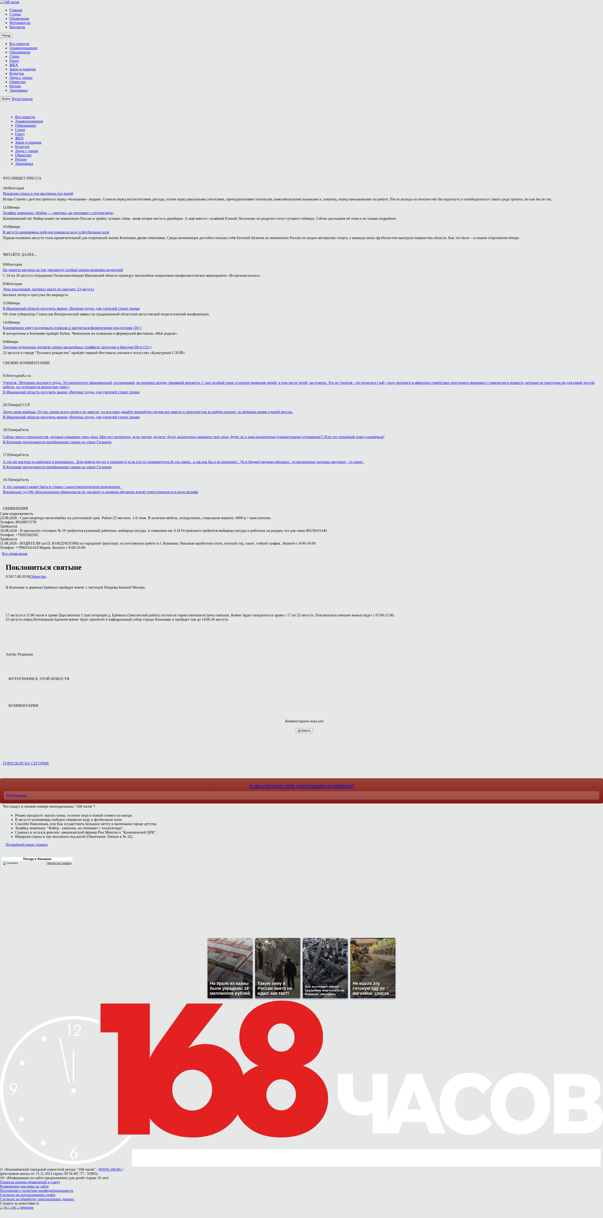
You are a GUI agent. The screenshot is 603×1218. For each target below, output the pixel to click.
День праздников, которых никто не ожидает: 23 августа (48, 289)
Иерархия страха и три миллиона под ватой (38, 193)
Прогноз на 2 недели (59, 863)
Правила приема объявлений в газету (30, 1182)
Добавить (304, 730)
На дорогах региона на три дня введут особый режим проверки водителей (63, 270)
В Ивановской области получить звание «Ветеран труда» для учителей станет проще (71, 308)
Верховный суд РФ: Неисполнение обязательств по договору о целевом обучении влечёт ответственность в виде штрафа (100, 492)
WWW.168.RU (110, 1169)
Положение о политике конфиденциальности (36, 1191)
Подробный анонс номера (27, 845)
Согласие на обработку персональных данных (37, 1199)
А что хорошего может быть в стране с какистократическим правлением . (62, 487)
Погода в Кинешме (37, 859)
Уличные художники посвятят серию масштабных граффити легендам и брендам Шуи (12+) (77, 347)
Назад (6, 35)
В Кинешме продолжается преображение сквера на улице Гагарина (57, 442)
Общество (38, 576)
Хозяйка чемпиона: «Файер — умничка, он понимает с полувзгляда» (58, 213)
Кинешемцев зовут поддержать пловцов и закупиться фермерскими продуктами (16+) (72, 328)
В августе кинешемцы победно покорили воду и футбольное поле (56, 232)
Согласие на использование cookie (27, 1195)
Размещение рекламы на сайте (24, 1186)
